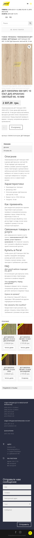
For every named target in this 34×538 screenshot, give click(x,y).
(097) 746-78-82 (9, 434)
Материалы (12, 37)
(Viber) (16, 407)
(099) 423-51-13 (13, 9)
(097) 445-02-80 (9, 412)
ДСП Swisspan (12, 39)
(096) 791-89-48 (9, 414)
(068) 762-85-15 (23, 9)
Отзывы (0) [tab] (7, 151)
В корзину (16, 127)
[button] (29, 47)
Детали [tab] (6, 147)
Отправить (24, 524)
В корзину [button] (25, 378)
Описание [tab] (7, 144)
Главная (4, 37)
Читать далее (9, 347)
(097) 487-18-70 (12, 14)
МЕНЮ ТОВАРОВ (18, 29)
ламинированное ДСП (17, 237)
